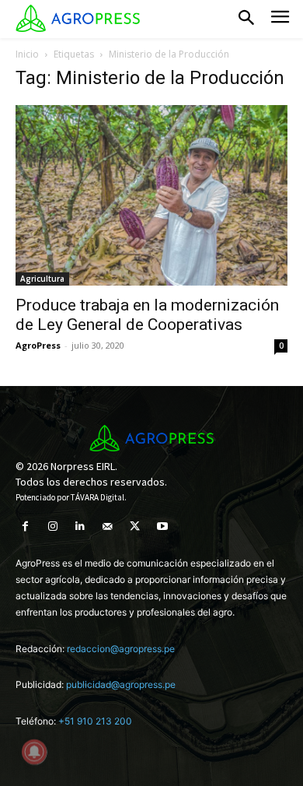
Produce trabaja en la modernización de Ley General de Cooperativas (147, 315)
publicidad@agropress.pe (121, 684)
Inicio (27, 54)
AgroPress (38, 345)
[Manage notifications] (34, 751)
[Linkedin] (79, 526)
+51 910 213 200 (95, 721)
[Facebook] (25, 526)
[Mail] (107, 526)
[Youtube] (162, 526)
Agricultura (42, 278)
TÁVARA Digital (97, 497)
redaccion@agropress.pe (121, 648)
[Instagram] (52, 526)
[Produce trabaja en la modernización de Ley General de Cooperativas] (151, 195)
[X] (135, 526)
